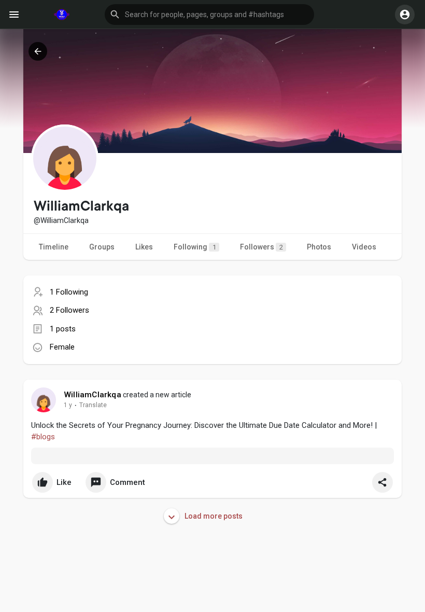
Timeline (53, 247)
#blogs (43, 436)
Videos (364, 247)
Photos (319, 247)
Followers (261, 247)
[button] (209, 14)
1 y (68, 405)
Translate (93, 405)
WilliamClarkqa (92, 394)
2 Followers (69, 310)
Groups (102, 247)
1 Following (69, 292)
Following (195, 247)
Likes (144, 247)
